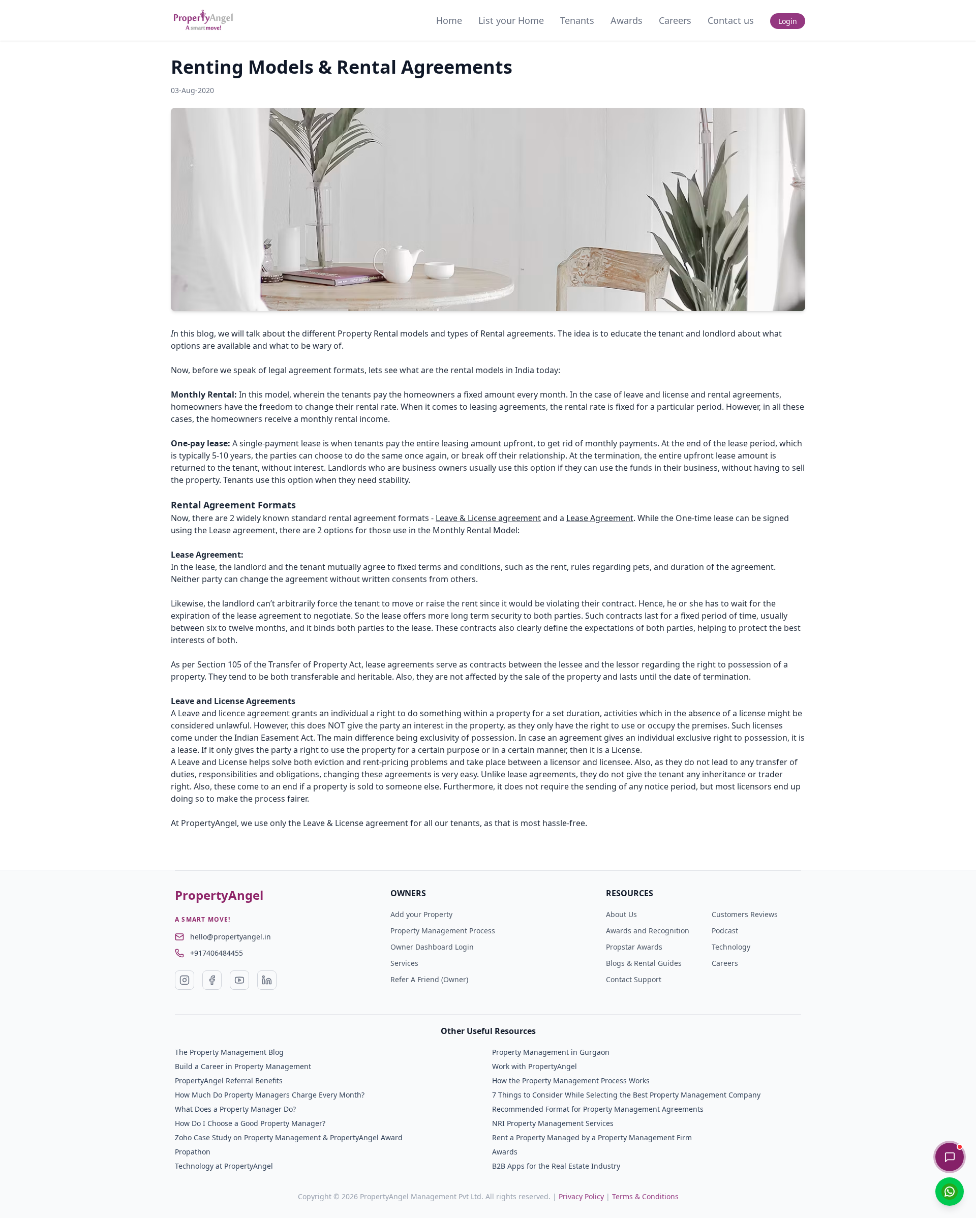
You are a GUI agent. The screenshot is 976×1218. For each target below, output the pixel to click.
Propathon (192, 1151)
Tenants (577, 20)
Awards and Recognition (647, 930)
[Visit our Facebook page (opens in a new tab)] (212, 980)
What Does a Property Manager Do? (235, 1109)
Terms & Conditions (645, 1196)
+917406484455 (216, 953)
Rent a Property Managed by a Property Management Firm (592, 1137)
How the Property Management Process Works (571, 1080)
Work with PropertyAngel (534, 1066)
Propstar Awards (634, 947)
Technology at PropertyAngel (224, 1166)
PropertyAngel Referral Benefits (229, 1080)
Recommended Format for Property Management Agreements (598, 1109)
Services (404, 963)
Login (787, 21)
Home (449, 20)
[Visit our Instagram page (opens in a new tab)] (184, 980)
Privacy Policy (581, 1196)
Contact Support (633, 979)
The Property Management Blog (229, 1052)
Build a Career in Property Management (243, 1066)
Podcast (725, 930)
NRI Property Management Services (553, 1123)
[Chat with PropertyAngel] (949, 1157)
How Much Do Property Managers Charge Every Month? (269, 1095)
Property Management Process (442, 930)
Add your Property (421, 914)
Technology (731, 947)
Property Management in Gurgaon (550, 1052)
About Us (621, 914)
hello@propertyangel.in (230, 936)
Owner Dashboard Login (432, 947)
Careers (675, 20)
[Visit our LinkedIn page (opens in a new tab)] (267, 980)
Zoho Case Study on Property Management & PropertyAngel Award (289, 1137)
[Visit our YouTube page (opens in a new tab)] (239, 980)
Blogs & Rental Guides (644, 963)
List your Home (511, 20)
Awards (627, 20)
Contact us (731, 20)
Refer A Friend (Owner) (429, 979)
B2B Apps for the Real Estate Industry (556, 1166)
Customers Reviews (745, 914)
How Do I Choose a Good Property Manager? (250, 1123)
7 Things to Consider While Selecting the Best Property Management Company (626, 1095)
